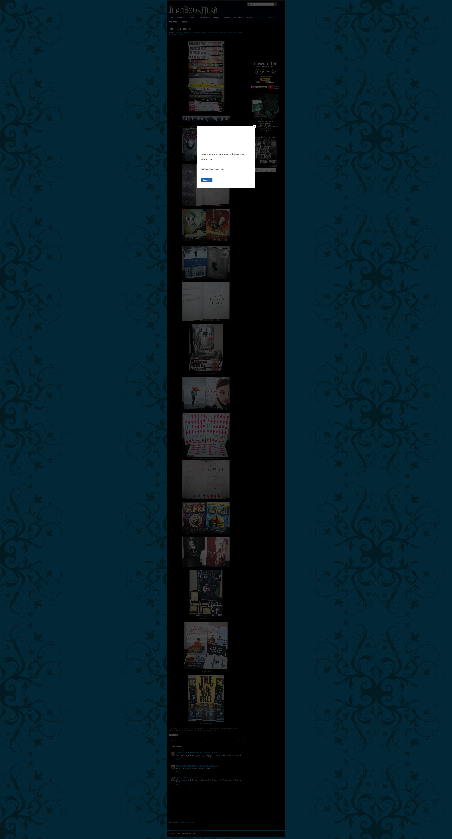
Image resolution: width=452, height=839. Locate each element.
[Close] (254, 126)
